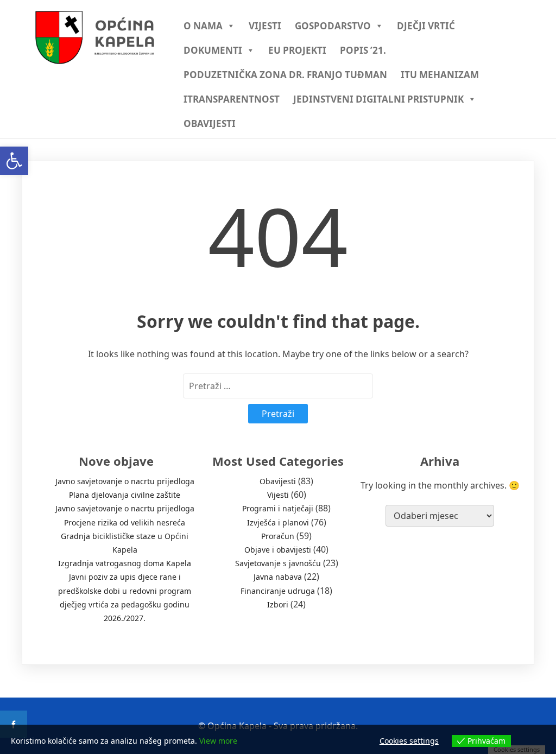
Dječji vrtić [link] (426, 26)
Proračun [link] (277, 536)
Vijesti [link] (265, 26)
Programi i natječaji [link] (277, 508)
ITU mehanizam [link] (440, 74)
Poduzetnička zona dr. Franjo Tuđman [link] (285, 74)
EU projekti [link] (297, 50)
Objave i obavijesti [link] (277, 549)
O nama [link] (203, 26)
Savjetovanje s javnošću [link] (278, 563)
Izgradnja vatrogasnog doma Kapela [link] (124, 563)
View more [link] (218, 741)
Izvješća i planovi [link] (278, 522)
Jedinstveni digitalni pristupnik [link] (378, 99)
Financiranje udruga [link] (278, 591)
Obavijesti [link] (210, 123)
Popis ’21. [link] (363, 50)
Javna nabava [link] (278, 577)
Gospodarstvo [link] (333, 26)
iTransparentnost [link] (232, 99)
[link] (14, 161)
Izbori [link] (277, 604)
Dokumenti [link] (213, 50)
